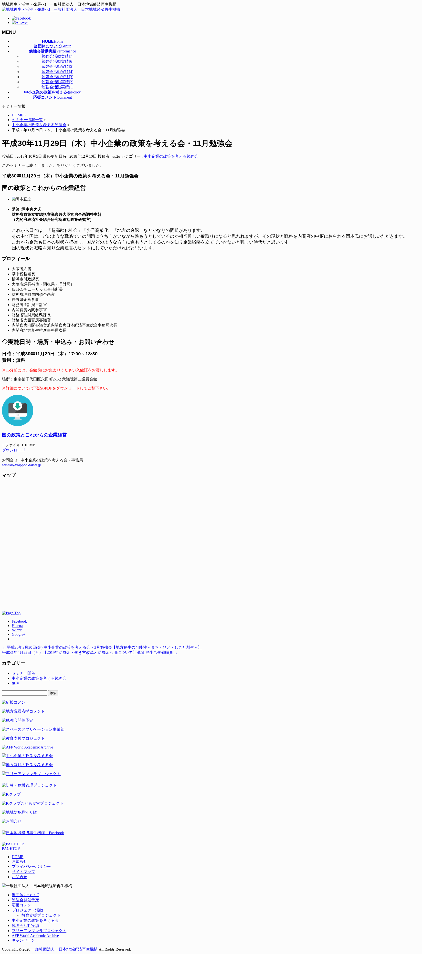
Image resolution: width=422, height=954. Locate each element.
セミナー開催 (23, 673)
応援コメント (23, 905)
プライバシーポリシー (31, 866)
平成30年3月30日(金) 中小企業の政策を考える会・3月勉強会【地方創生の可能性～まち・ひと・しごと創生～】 (102, 647)
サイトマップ (23, 872)
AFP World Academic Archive (35, 935)
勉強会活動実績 (25, 925)
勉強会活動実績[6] (57, 61)
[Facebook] (21, 18)
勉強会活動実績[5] (57, 66)
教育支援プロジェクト (41, 915)
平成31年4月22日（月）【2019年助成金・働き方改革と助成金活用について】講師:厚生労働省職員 (90, 652)
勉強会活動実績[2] (57, 82)
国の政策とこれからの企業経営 (34, 434)
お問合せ (19, 877)
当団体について (25, 895)
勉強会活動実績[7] (57, 56)
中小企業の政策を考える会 (35, 920)
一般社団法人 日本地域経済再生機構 (64, 949)
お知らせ (19, 861)
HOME (17, 857)
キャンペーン (23, 940)
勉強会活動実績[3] (57, 77)
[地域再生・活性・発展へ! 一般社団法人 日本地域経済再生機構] (61, 9)
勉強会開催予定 (25, 900)
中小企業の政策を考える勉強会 (171, 156)
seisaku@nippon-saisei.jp (21, 465)
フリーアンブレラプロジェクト (39, 931)
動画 (16, 683)
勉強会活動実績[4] (57, 72)
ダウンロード (13, 450)
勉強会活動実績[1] (57, 87)
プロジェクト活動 (27, 910)
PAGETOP (11, 848)
